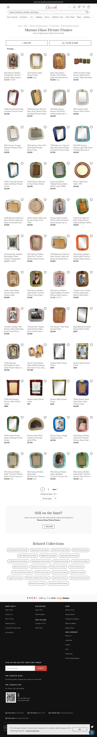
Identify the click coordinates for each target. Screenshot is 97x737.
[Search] (87, 12)
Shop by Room (69, 628)
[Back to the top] (92, 725)
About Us (68, 636)
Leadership (68, 640)
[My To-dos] (74, 7)
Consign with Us (40, 623)
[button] (8, 7)
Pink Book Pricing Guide (13, 628)
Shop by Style (69, 610)
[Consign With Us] (79, 7)
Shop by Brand (70, 614)
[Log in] (69, 7)
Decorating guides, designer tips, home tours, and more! (23, 679)
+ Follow (26, 43)
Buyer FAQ (38, 610)
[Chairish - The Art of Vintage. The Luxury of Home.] (51, 7)
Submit (41, 668)
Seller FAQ (38, 628)
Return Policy (9, 619)
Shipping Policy (10, 623)
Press (67, 649)
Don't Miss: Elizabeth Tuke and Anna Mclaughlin (48, 2)
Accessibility (9, 632)
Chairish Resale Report (72, 658)
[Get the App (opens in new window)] (10, 697)
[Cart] (88, 7)
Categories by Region (72, 619)
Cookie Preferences (32, 731)
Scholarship (69, 654)
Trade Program (39, 614)
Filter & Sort (72, 43)
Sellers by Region (70, 623)
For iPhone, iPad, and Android (14, 688)
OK (80, 729)
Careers (67, 645)
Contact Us (9, 614)
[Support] (92, 732)
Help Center (9, 610)
